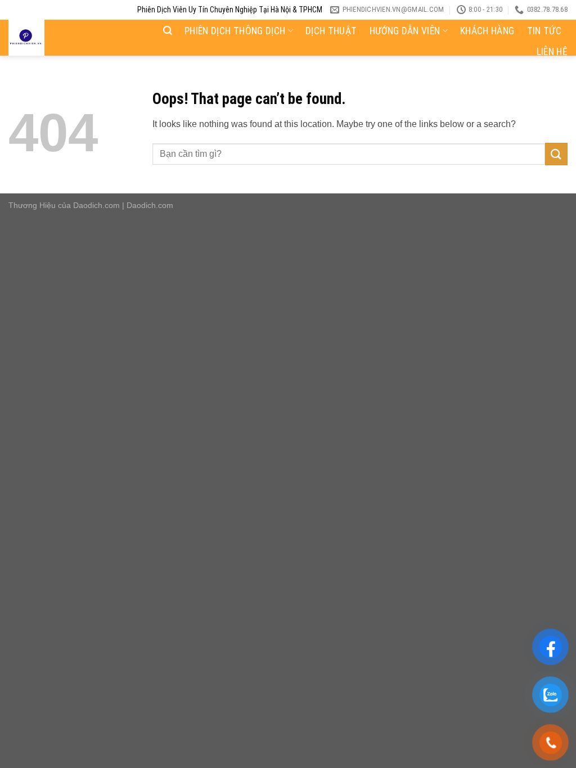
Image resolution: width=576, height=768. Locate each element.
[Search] (167, 31)
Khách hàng (487, 31)
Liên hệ (552, 51)
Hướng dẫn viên (405, 31)
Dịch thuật (331, 31)
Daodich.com (96, 205)
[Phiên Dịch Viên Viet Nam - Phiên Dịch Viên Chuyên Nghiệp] (62, 38)
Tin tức (544, 31)
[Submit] (556, 154)
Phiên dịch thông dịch (234, 31)
